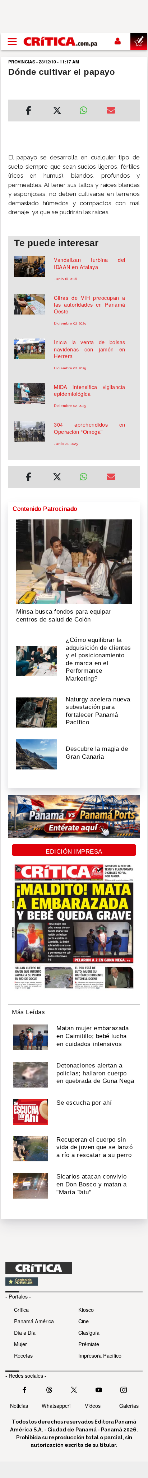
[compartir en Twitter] (57, 111)
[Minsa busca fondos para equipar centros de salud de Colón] (74, 561)
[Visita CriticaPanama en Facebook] (24, 1389)
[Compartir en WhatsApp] (87, 108)
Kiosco (86, 1309)
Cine (83, 1321)
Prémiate (88, 1344)
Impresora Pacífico (99, 1355)
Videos (93, 1405)
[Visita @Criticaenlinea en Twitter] (49, 1389)
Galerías (129, 1405)
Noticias (19, 1405)
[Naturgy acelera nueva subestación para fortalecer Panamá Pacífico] (36, 712)
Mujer (20, 1344)
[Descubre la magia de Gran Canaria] (36, 753)
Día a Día (25, 1332)
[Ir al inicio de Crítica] (60, 41)
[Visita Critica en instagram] (123, 1389)
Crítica (21, 1309)
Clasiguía (89, 1332)
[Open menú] (12, 41)
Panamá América (34, 1321)
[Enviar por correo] (111, 111)
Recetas (23, 1355)
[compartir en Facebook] (28, 111)
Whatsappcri (56, 1405)
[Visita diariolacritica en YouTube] (99, 1389)
